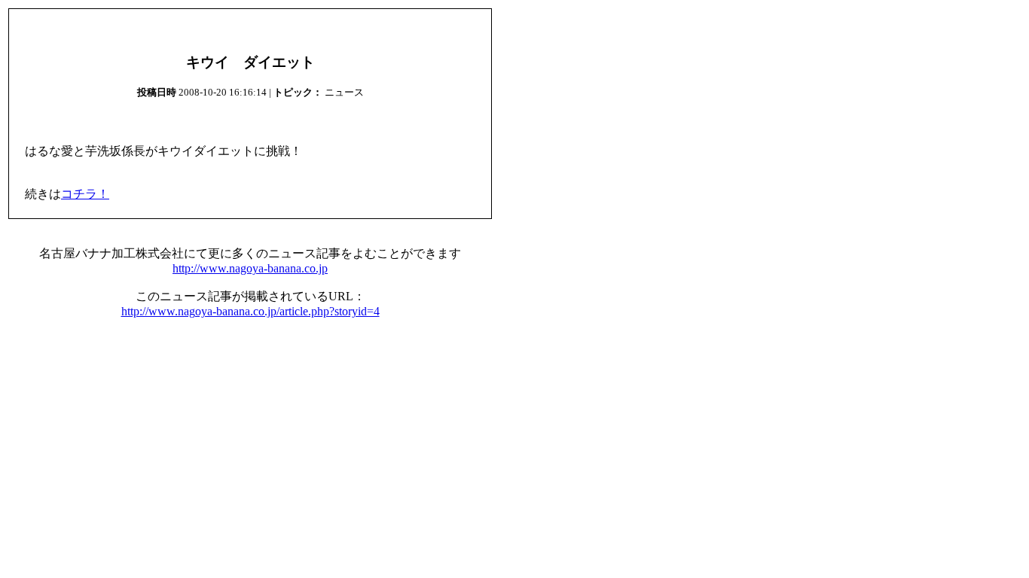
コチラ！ (85, 193)
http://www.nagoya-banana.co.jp (250, 268)
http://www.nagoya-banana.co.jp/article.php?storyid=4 (250, 311)
